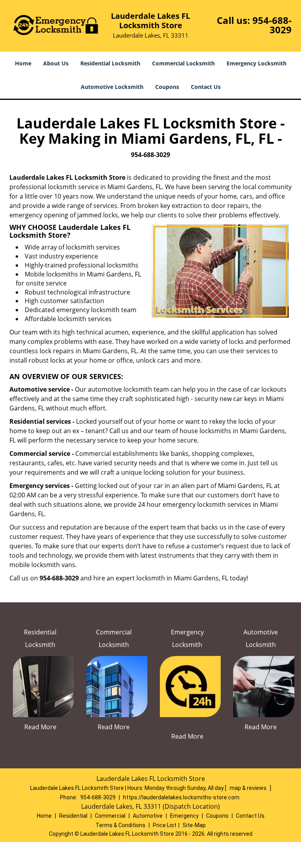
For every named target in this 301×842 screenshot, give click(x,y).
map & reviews (249, 788)
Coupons (167, 86)
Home (23, 63)
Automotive (148, 816)
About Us (56, 63)
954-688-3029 (272, 25)
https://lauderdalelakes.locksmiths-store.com (181, 797)
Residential (73, 816)
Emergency (184, 816)
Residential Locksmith (110, 63)
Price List (164, 825)
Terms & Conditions (120, 825)
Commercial (110, 816)
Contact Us (206, 86)
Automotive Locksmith (112, 86)
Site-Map (194, 825)
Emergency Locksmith (256, 63)
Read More (40, 727)
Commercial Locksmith (183, 63)
